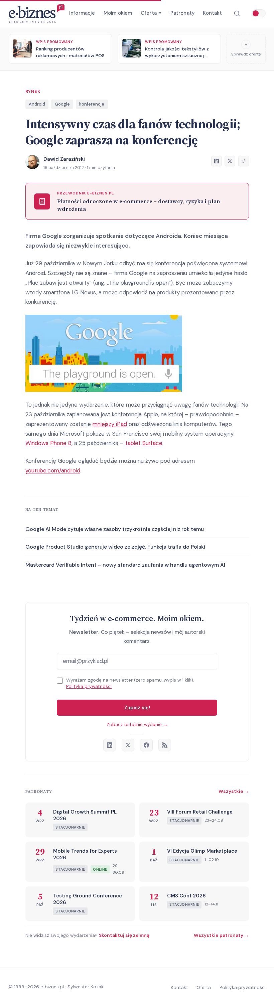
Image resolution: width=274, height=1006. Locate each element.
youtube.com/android (52, 470)
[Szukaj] (237, 13)
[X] (128, 745)
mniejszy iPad (110, 424)
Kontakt (212, 13)
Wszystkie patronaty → (221, 935)
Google (62, 104)
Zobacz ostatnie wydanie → (137, 724)
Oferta (151, 13)
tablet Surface (143, 443)
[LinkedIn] (109, 745)
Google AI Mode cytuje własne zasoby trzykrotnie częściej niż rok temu (114, 529)
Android (37, 104)
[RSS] (164, 745)
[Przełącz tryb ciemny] (259, 13)
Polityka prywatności (89, 686)
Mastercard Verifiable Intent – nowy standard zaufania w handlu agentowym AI (125, 564)
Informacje (82, 13)
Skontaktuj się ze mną (124, 935)
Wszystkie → (234, 791)
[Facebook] (146, 745)
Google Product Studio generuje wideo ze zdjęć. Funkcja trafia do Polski (115, 546)
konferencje (91, 104)
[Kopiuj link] (243, 161)
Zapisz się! (137, 707)
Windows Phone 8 (48, 443)
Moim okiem (118, 13)
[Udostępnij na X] (230, 161)
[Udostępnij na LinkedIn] (216, 161)
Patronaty (182, 13)
